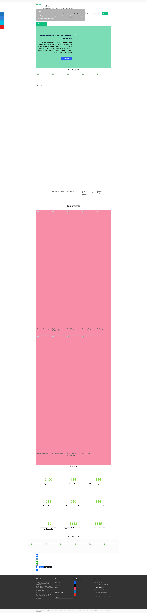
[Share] (73, 570)
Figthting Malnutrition (56, 329)
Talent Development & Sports (87, 192)
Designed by (95, 610)
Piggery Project (57, 453)
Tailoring (100, 329)
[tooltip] (2, 14)
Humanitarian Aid (58, 191)
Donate (105, 13)
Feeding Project (87, 329)
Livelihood (70, 191)
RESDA (47, 5)
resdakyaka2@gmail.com (103, 584)
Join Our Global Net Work (61, 590)
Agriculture (86, 453)
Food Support (71, 329)
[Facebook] (73, 555)
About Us (57, 582)
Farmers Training (43, 329)
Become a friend (59, 592)
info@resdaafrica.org (99, 587)
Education (40, 86)
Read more (41, 24)
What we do (58, 585)
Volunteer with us (59, 594)
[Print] (73, 565)
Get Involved (88, 13)
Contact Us (97, 13)
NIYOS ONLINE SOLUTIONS (105, 610)
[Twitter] (73, 558)
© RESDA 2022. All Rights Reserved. (85, 610)
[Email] (73, 560)
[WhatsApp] (73, 562)
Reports (57, 587)
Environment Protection (71, 454)
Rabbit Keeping (42, 453)
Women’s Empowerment (102, 192)
